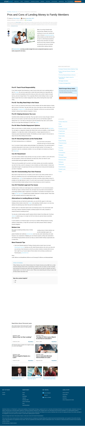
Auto (60, 124)
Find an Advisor (78, 1)
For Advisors (54, 1)
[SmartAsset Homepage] (8, 1)
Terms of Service (66, 392)
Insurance (61, 147)
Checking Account (63, 128)
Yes (15, 280)
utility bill (14, 216)
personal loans (29, 233)
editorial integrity (18, 22)
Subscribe (68, 98)
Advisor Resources (63, 121)
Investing (48, 1)
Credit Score (62, 133)
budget (30, 203)
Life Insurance (62, 152)
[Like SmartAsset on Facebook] (43, 393)
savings (16, 92)
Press (23, 403)
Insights (60, 145)
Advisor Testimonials (26, 401)
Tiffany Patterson (18, 262)
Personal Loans (14, 11)
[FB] (8, 33)
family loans (16, 150)
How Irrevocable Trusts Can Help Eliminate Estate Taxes (49, 378)
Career (60, 126)
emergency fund (21, 109)
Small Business (62, 166)
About (23, 394)
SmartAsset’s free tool (19, 247)
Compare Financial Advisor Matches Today (68, 69)
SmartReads (61, 1)
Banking (42, 1)
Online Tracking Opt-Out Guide (68, 399)
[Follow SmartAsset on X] (43, 395)
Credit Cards (62, 131)
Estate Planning (62, 140)
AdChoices (64, 396)
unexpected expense (49, 35)
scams (37, 122)
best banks (51, 128)
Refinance (61, 162)
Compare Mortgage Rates (64, 83)
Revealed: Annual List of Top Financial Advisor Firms (18, 378)
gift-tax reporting (19, 193)
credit (20, 178)
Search (23, 392)
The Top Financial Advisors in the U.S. (67, 74)
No (15, 282)
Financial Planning (35, 1)
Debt (60, 138)
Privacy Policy (65, 394)
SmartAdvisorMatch (25, 405)
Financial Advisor (63, 143)
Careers (3, 394)
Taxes (21, 1)
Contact (3, 392)
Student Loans (62, 169)
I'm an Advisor (70, 1)
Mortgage (16, 1)
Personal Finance (62, 157)
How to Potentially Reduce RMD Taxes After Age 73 (34, 378)
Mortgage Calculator (63, 80)
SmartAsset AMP (25, 399)
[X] (8, 31)
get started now (24, 252)
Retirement (27, 1)
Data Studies (62, 135)
